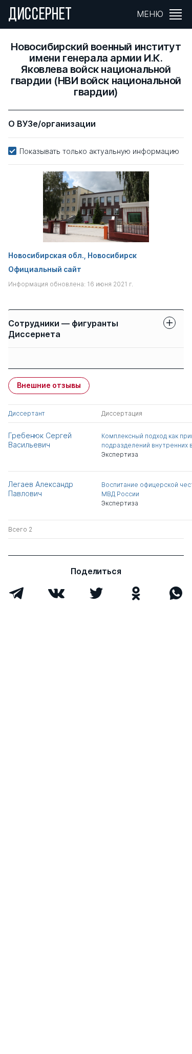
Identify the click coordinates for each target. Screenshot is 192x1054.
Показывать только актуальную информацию (99, 151)
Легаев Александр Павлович (40, 489)
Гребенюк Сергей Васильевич (40, 440)
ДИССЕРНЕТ (40, 15)
